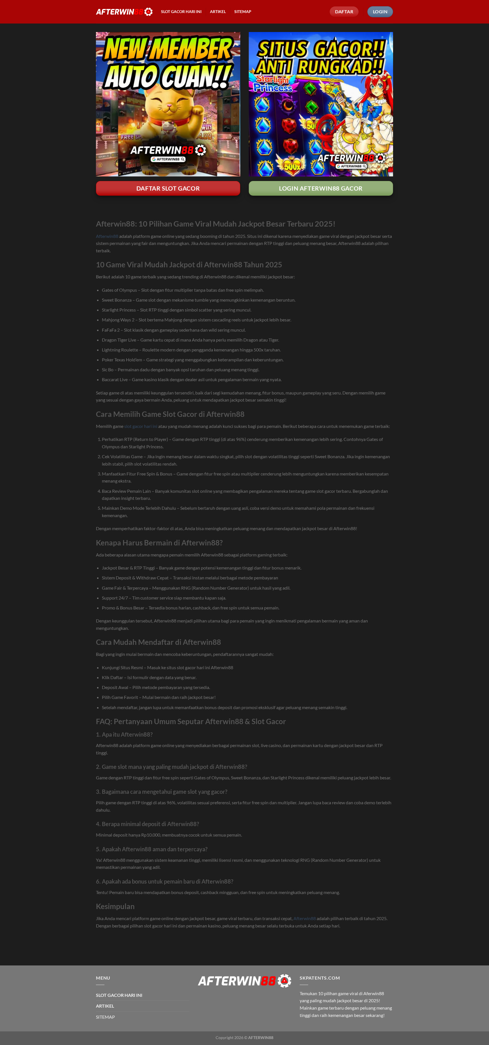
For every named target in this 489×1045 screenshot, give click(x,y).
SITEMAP (242, 11)
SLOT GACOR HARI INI (181, 11)
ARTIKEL (218, 11)
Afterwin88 (107, 236)
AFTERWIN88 (260, 1037)
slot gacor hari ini (140, 426)
